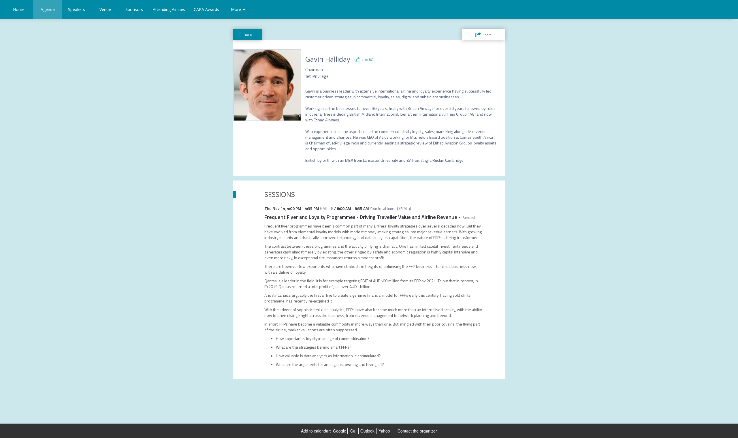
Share (487, 34)
